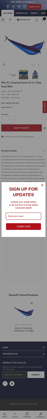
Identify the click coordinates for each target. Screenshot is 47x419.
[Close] (42, 185)
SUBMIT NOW (23, 226)
